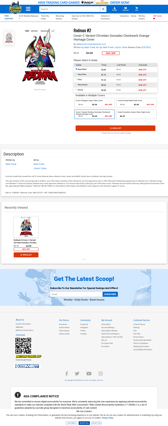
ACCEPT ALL (84, 423)
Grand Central (64, 327)
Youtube (83, 334)
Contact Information (23, 324)
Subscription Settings (109, 331)
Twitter (82, 331)
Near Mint (82, 69)
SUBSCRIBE (110, 294)
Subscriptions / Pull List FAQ (112, 337)
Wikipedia (19, 327)
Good (80, 90)
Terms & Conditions (140, 343)
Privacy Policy (138, 337)
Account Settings (107, 327)
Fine (80, 79)
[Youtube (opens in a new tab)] (89, 375)
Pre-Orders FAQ (107, 343)
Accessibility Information (142, 350)
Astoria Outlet (64, 334)
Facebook (84, 324)
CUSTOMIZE (71, 423)
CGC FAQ (136, 334)
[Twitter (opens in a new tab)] (77, 375)
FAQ (134, 331)
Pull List (104, 340)
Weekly (68, 299)
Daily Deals (81, 299)
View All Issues (40, 90)
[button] (28, 9)
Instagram (84, 327)
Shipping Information (141, 346)
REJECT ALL (96, 423)
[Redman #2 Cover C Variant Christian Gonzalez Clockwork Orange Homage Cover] (26, 227)
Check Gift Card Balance (110, 334)
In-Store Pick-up (139, 324)
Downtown (63, 324)
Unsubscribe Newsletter (142, 340)
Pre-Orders (105, 346)
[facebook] (66, 375)
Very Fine (82, 74)
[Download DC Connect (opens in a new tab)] (32, 366)
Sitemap (136, 327)
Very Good (82, 84)
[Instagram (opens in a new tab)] (100, 375)
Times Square (64, 331)
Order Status (106, 324)
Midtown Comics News (24, 330)
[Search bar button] (103, 9)
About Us (20, 320)
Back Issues (97, 299)
